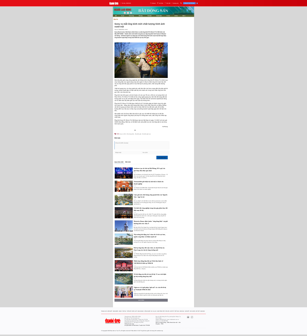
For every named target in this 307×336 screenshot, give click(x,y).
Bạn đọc (202, 311)
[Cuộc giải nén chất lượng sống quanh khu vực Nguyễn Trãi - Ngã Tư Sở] (123, 199)
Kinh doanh (141, 311)
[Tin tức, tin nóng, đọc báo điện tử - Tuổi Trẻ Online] (113, 3)
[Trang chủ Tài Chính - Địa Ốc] (121, 9)
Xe (151, 311)
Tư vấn (168, 15)
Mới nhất (128, 162)
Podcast (154, 3)
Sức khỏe (192, 311)
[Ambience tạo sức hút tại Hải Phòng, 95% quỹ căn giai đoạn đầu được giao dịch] (123, 173)
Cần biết (168, 3)
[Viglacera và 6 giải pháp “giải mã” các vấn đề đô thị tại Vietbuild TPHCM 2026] (123, 292)
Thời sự (124, 311)
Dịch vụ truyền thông (161, 322)
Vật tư (183, 15)
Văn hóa (167, 311)
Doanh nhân (159, 15)
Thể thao (176, 311)
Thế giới (129, 311)
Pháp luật (134, 311)
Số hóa (176, 15)
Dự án (122, 15)
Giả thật (197, 311)
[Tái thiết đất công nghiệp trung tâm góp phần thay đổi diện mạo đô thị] (123, 213)
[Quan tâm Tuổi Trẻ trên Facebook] (192, 317)
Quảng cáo (176, 3)
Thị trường (131, 15)
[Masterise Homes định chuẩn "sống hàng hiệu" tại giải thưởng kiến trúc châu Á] (123, 226)
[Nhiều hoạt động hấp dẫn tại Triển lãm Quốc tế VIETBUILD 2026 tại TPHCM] (123, 265)
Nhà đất (187, 311)
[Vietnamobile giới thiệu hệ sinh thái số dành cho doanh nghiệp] (123, 186)
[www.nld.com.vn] (116, 15)
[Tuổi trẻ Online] (113, 321)
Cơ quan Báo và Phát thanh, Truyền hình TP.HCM (137, 325)
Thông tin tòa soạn (129, 323)
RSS (162, 323)
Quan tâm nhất (118, 162)
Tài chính (149, 15)
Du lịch (154, 311)
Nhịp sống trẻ (161, 311)
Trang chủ (104, 311)
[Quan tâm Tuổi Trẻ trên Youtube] (188, 317)
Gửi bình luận (162, 157)
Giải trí (172, 311)
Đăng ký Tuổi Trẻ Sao (189, 3)
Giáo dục (182, 311)
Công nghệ (147, 311)
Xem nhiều (115, 311)
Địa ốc (116, 19)
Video (120, 311)
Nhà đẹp (141, 15)
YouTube (161, 3)
